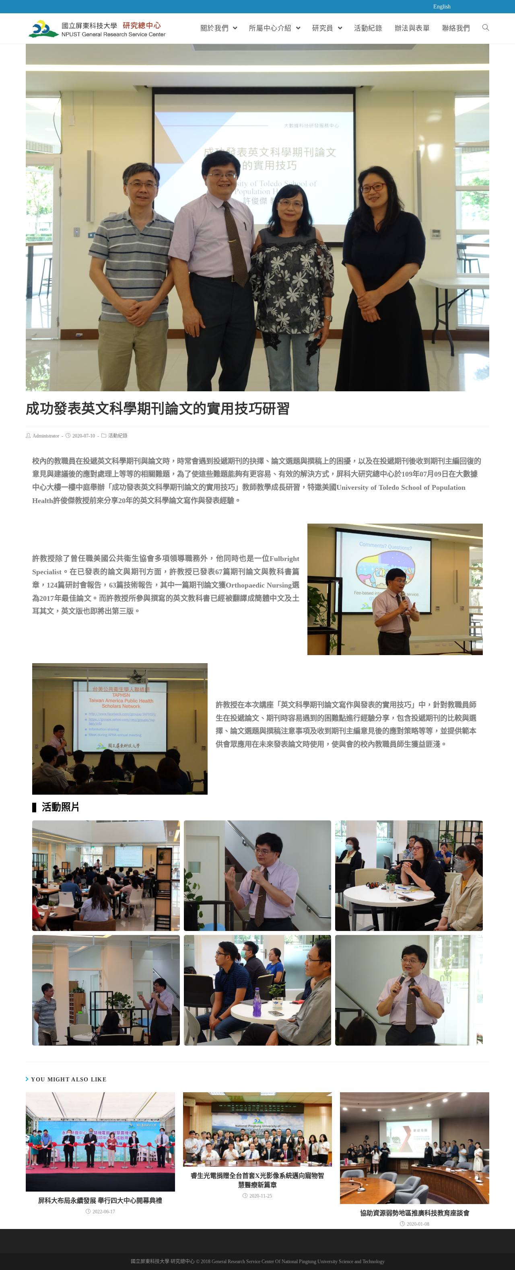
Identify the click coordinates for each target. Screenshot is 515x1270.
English (442, 7)
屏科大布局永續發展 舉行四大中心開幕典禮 (100, 1200)
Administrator (46, 436)
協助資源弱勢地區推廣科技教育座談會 (415, 1213)
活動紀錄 (118, 436)
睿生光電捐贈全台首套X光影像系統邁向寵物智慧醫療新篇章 (257, 1180)
